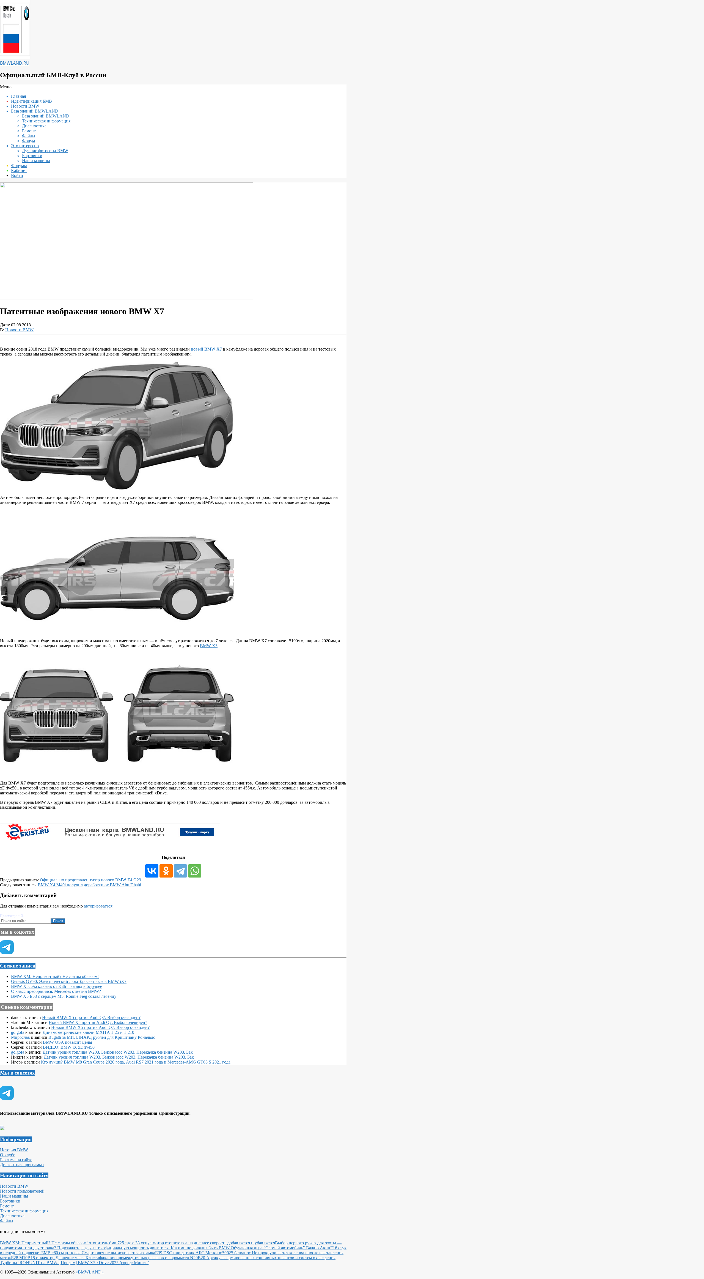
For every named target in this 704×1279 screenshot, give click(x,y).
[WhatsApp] (194, 871)
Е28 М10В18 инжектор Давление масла (48, 1257)
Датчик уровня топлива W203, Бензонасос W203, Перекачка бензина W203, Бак (118, 1052)
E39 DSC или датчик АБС (180, 1252)
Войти (17, 175)
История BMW (14, 1149)
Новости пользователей (22, 1191)
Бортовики (10, 1201)
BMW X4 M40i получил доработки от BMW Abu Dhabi (89, 884)
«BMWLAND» (90, 1272)
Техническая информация (24, 1211)
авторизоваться (98, 906)
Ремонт (7, 1206)
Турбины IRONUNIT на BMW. (29, 1262)
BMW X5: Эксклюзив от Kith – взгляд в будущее (56, 986)
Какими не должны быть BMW (201, 1247)
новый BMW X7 (206, 349)
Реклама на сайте (16, 1159)
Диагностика (12, 1216)
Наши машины (14, 1196)
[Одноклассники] (166, 871)
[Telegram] (180, 871)
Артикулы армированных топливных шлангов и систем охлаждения (271, 1257)
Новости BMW (19, 329)
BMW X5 (209, 645)
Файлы (6, 1220)
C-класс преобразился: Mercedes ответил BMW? (56, 991)
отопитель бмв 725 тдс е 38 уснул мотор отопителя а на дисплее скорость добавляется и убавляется (182, 1242)
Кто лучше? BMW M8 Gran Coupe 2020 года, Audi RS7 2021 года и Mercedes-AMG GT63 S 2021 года (135, 1062)
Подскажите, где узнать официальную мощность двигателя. (114, 1247)
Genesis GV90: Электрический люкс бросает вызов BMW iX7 (69, 981)
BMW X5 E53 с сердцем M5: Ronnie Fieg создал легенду (63, 996)
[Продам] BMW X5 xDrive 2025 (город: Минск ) (104, 1262)
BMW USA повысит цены (67, 1042)
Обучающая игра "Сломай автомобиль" (268, 1247)
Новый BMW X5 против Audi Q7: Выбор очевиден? (91, 1017)
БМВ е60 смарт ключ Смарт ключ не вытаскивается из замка (98, 1252)
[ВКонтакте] (151, 871)
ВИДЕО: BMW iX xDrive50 (69, 1047)
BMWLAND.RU (14, 63)
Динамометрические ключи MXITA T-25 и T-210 (88, 1032)
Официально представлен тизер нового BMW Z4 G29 (90, 880)
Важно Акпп (318, 1247)
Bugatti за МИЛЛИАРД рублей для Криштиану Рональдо (101, 1037)
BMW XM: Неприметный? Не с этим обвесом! (55, 976)
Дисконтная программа (22, 1164)
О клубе (7, 1154)
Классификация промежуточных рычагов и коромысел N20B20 (146, 1257)
